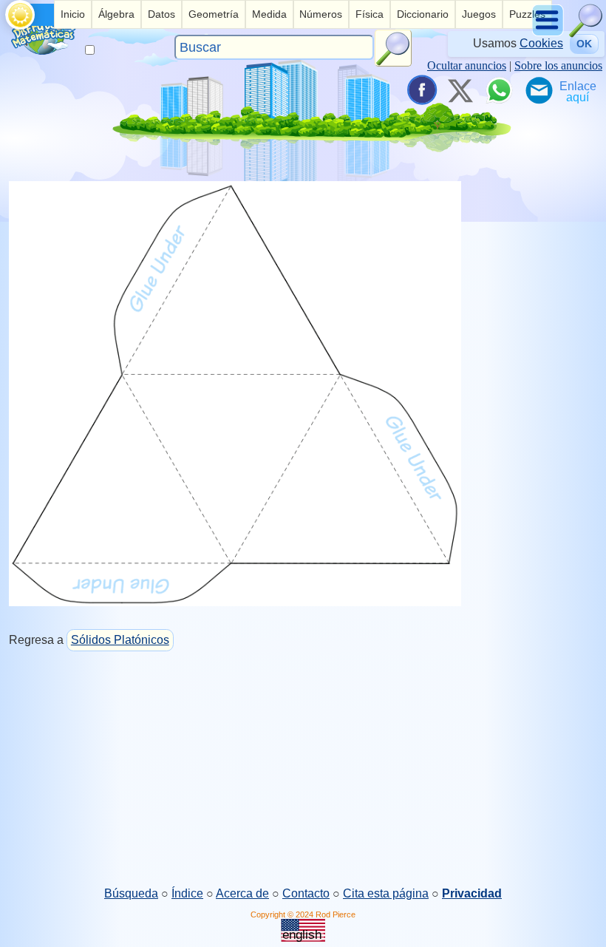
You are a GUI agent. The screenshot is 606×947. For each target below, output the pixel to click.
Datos (161, 14)
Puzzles (527, 14)
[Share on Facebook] (420, 90)
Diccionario (423, 14)
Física (369, 14)
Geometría (213, 14)
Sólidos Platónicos (120, 640)
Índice (187, 893)
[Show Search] (586, 33)
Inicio (73, 14)
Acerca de (242, 893)
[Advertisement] (303, 769)
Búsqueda (131, 893)
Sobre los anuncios (558, 65)
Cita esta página (386, 893)
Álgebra (116, 14)
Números (320, 14)
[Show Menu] (548, 33)
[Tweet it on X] (459, 90)
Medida (269, 14)
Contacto (306, 893)
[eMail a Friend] (538, 90)
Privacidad (472, 893)
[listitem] (73, 14)
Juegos (479, 14)
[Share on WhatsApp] (499, 90)
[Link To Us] (577, 90)
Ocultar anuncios (466, 65)
